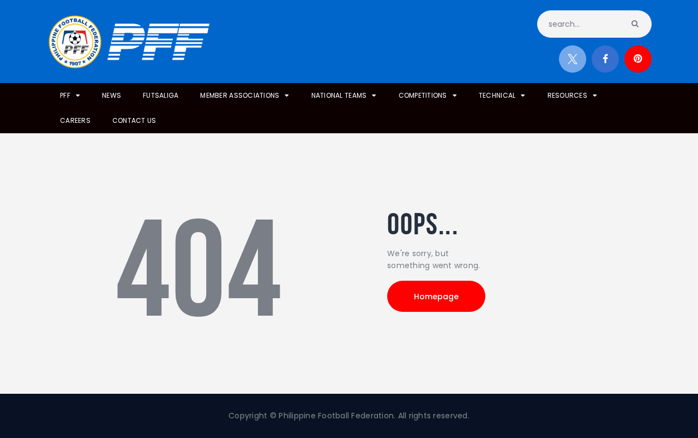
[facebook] (605, 59)
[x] (572, 59)
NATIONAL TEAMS (339, 95)
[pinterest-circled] (638, 59)
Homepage (436, 296)
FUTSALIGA (160, 95)
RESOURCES (567, 95)
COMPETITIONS (423, 95)
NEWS (111, 95)
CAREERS (75, 120)
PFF (65, 95)
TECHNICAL (497, 95)
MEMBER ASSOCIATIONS (239, 95)
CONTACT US (134, 120)
